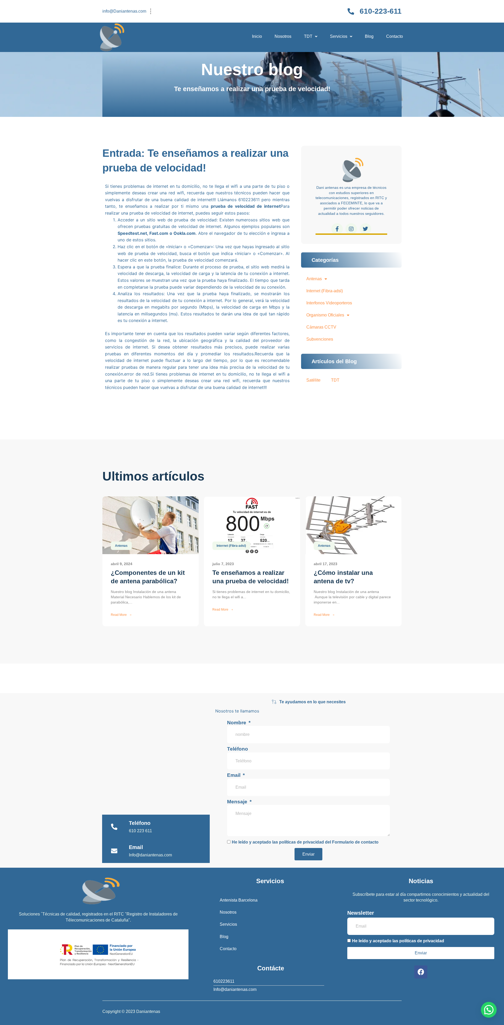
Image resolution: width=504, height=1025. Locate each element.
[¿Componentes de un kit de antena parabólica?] (150, 525)
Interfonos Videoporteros (329, 303)
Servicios (338, 36)
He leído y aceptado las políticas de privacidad (398, 941)
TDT (308, 36)
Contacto (394, 36)
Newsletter (360, 913)
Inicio (257, 36)
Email (234, 775)
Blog (369, 36)
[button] (311, 36)
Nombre (237, 722)
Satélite (313, 380)
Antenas (314, 279)
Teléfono (237, 749)
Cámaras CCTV (321, 327)
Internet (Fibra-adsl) (324, 291)
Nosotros (283, 36)
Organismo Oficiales (325, 315)
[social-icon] (337, 229)
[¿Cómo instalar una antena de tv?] (353, 525)
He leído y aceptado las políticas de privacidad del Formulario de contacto (305, 842)
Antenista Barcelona (239, 900)
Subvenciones (319, 339)
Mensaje (238, 801)
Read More (119, 614)
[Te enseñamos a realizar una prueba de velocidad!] (252, 525)
